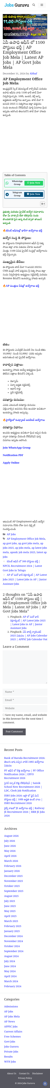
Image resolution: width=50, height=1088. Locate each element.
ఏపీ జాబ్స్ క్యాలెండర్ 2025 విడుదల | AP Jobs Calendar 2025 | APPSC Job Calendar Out (28, 635)
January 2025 (12, 931)
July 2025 (9, 901)
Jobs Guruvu (11, 1047)
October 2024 (12, 946)
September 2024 (13, 951)
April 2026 (10, 856)
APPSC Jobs (11, 1027)
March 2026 (11, 861)
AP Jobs (11, 534)
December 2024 (13, 936)
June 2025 (10, 906)
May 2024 (10, 971)
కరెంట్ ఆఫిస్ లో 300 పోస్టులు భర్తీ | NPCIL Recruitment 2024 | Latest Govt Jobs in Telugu (22, 566)
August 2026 (11, 836)
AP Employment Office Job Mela (26, 539)
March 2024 (11, 981)
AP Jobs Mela (12, 1017)
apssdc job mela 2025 (22, 552)
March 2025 (11, 921)
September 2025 (13, 891)
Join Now (35, 183)
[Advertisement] (25, 146)
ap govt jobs (10, 543)
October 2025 (12, 886)
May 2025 (10, 911)
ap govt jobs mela (28, 543)
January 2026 (12, 871)
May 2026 (10, 851)
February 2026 (12, 866)
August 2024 (11, 956)
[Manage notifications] (45, 1083)
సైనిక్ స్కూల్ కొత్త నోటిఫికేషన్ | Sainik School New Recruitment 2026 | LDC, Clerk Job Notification (23, 787)
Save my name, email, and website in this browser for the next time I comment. (25, 719)
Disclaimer (37, 1073)
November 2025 (13, 881)
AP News (9, 1022)
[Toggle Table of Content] (41, 203)
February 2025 (12, 926)
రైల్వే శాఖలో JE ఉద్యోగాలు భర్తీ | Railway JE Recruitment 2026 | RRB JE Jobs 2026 (24, 812)
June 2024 (10, 966)
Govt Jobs (9, 1042)
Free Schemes (12, 1037)
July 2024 (9, 961)
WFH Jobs (10, 1062)
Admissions (11, 1007)
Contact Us (24, 1073)
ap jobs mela (22, 548)
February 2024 (12, 986)
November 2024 (13, 941)
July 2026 (9, 841)
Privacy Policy (25, 1078)
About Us (11, 1073)
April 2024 (10, 976)
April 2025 (10, 916)
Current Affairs (13, 1032)
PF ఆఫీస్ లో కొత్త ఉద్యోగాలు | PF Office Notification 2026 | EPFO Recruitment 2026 (24, 774)
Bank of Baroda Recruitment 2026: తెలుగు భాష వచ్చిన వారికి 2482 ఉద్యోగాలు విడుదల (24, 762)
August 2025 (11, 896)
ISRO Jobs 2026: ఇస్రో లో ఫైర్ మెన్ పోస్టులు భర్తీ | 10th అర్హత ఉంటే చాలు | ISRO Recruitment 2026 (23, 799)
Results (8, 1057)
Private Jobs (11, 1052)
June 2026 (10, 846)
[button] (34, 5)
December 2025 (13, 876)
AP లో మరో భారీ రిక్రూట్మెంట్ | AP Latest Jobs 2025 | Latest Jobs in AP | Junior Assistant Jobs (25, 579)
